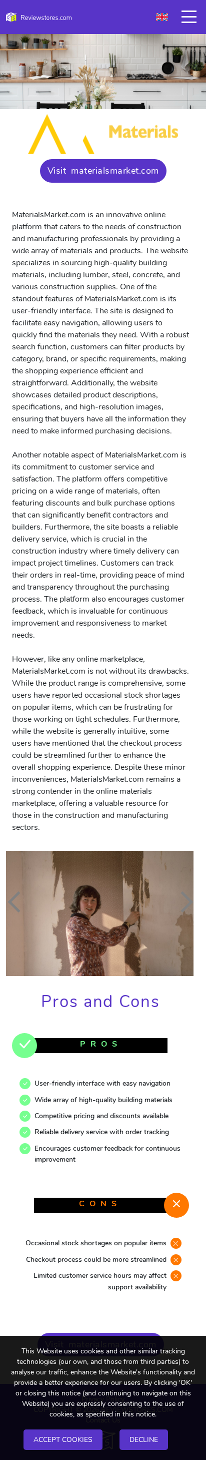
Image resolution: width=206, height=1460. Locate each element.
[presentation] (18, 901)
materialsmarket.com (115, 171)
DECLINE (144, 1439)
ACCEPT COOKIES (63, 1439)
